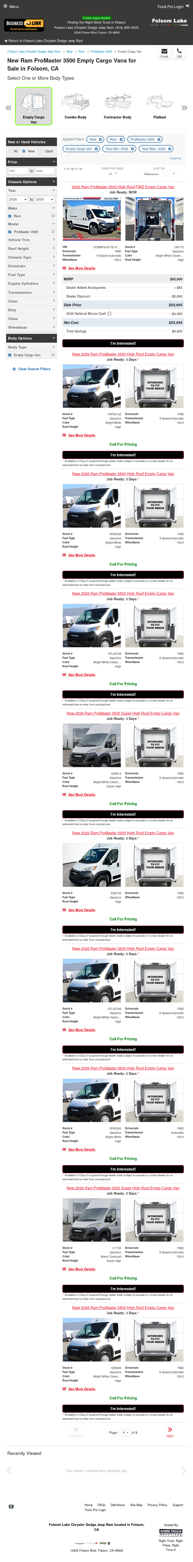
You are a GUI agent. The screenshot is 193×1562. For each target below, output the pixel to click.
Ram (114, 139)
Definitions (118, 1505)
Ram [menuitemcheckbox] (17, 215)
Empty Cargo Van (79, 148)
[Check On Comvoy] (11, 1506)
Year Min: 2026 (117, 148)
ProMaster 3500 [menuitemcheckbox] (25, 231)
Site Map (136, 1505)
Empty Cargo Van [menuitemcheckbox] (26, 354)
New (93, 139)
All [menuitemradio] (15, 150)
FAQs (101, 1505)
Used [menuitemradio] (48, 150)
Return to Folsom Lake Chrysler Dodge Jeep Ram (45, 40)
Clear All (176, 158)
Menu (14, 6)
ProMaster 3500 (143, 139)
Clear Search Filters (34, 368)
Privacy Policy (157, 1505)
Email (164, 56)
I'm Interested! (123, 343)
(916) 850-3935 (127, 27)
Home (88, 1505)
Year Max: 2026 (154, 148)
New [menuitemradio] (31, 150)
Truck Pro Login (95, 1509)
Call (179, 56)
